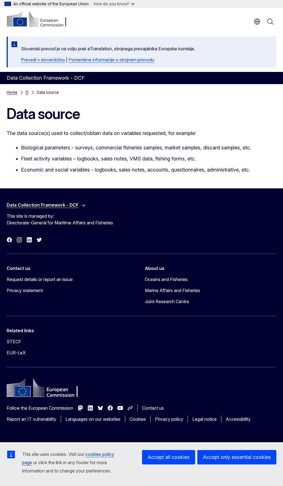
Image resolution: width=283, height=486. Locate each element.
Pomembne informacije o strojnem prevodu (111, 60)
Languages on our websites (92, 419)
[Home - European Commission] (40, 19)
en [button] (257, 21)
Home (12, 92)
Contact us (153, 408)
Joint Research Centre (167, 301)
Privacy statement (25, 290)
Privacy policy (169, 419)
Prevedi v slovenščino (43, 60)
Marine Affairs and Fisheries (172, 290)
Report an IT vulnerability (31, 419)
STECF (14, 341)
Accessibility (238, 419)
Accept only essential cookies (237, 457)
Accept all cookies (169, 457)
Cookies (138, 419)
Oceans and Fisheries (166, 279)
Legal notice (204, 419)
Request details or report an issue (40, 279)
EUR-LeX (16, 352)
